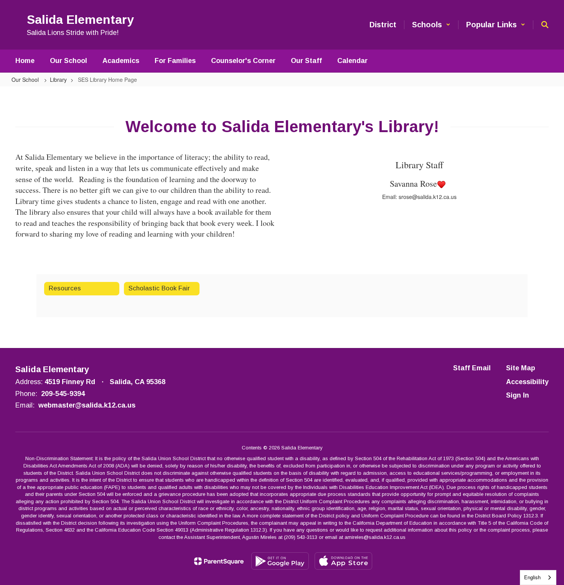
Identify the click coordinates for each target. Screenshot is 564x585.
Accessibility (527, 382)
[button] (431, 24)
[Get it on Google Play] (280, 561)
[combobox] (538, 577)
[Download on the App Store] (343, 561)
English (532, 577)
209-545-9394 (63, 394)
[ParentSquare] (219, 561)
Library (58, 79)
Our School (26, 79)
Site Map (520, 368)
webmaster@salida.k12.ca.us (86, 405)
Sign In (517, 395)
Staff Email (472, 368)
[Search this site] (545, 24)
